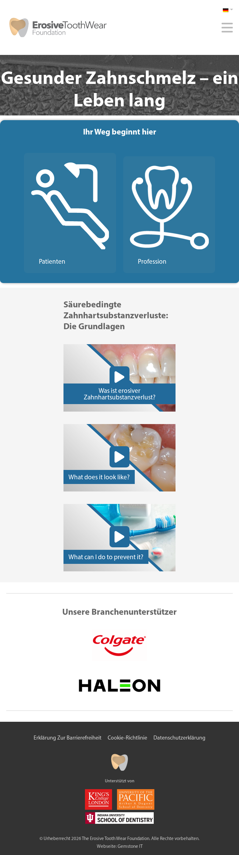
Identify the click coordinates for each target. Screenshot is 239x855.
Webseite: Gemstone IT (120, 846)
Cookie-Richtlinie (127, 737)
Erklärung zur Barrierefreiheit (67, 737)
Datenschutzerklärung (179, 737)
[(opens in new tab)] (119, 661)
